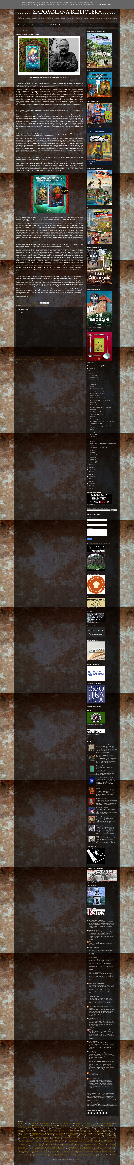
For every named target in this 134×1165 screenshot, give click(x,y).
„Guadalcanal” (93, 434)
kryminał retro (67, 1123)
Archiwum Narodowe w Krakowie (103, 1152)
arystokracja (99, 1155)
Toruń (108, 1144)
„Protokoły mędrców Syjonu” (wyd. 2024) (100, 407)
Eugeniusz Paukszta (60, 1154)
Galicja (31, 1140)
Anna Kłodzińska (25, 1133)
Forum (83, 25)
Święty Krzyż (35, 1147)
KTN (19, 1131)
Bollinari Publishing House (95, 1150)
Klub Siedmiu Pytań (56, 25)
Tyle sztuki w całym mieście (97, 942)
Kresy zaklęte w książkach (96, 983)
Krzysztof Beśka (50, 1143)
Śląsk (48, 1139)
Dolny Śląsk (73, 1136)
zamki (106, 1130)
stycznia (92, 462)
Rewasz (96, 1154)
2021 (90, 469)
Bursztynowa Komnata (23, 1148)
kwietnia (92, 455)
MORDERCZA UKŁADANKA (96, 1031)
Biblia (60, 1145)
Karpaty (27, 1151)
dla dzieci (70, 1131)
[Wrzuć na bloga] (43, 303)
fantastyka (57, 1136)
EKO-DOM (98, 1144)
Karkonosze (49, 1148)
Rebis (45, 1134)
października (93, 379)
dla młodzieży (22, 1129)
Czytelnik (88, 1137)
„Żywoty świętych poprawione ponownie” (100, 419)
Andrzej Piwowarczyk (108, 1151)
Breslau (58, 1137)
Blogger (78, 1159)
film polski (32, 1145)
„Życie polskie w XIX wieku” (97, 398)
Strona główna (23, 25)
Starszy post (78, 359)
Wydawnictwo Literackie (62, 1130)
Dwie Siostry (51, 1154)
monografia (55, 1129)
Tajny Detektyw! (93, 1018)
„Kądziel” (92, 429)
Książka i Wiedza (88, 1154)
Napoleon (102, 1140)
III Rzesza (77, 1145)
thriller (41, 1143)
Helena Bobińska (71, 1154)
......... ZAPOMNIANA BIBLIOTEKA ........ (66, 12)
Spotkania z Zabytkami (38, 1133)
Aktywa (53, 1150)
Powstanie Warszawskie (24, 1137)
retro (19, 1125)
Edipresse (35, 1152)
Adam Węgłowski (80, 1144)
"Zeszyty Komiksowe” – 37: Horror (99, 447)
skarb (29, 1129)
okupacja (72, 1144)
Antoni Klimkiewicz (94, 1009)
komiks (84, 1129)
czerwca (92, 450)
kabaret (83, 1143)
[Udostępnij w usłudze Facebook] (46, 303)
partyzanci (102, 1147)
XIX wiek (35, 1143)
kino (51, 1134)
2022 (90, 467)
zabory (95, 1140)
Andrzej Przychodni (90, 1152)
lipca (91, 386)
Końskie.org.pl (93, 957)
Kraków (48, 1127)
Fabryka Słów (56, 1139)
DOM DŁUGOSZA (94, 947)
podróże (65, 1136)
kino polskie (89, 1147)
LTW (68, 1127)
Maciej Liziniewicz (67, 1139)
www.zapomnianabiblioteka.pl (94, 1093)
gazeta (107, 1131)
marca (92, 457)
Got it (110, 4)
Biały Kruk (55, 1147)
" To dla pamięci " (94, 1051)
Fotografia (81, 1141)
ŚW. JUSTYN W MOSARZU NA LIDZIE (98, 1042)
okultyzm (39, 1145)
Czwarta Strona (27, 1131)
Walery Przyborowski (84, 1133)
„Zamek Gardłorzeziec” (96, 423)
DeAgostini (69, 1147)
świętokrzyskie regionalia (50, 1145)
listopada (93, 377)
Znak (52, 1137)
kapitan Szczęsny (92, 1134)
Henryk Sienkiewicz (56, 1152)
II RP (111, 1130)
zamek (63, 1131)
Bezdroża (28, 1155)
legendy (106, 1136)
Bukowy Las (21, 1141)
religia (62, 1127)
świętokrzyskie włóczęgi (96, 920)
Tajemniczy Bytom (94, 996)
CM (95, 1123)
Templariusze (21, 1150)
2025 (90, 370)
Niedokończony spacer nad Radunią (98, 921)
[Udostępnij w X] (44, 303)
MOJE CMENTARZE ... (95, 972)
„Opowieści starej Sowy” (95, 1053)
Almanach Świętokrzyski (83, 1151)
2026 (90, 368)
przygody (39, 305)
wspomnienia (21, 1130)
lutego (92, 459)
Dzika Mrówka (27, 1152)
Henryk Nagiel (80, 1154)
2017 (90, 479)
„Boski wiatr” (93, 405)
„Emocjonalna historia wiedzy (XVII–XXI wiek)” (102, 421)
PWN (19, 1134)
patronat (55, 1127)
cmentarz (62, 1141)
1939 (108, 1147)
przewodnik (31, 1130)
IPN (112, 1136)
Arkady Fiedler (83, 1150)
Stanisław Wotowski (99, 1139)
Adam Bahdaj (81, 1152)
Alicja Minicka (73, 1150)
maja (91, 452)
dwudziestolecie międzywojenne (74, 1140)
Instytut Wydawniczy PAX (82, 1155)
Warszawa (79, 1123)
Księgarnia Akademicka (62, 1143)
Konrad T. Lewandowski (108, 1145)
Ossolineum (61, 1140)
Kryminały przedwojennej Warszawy (30, 1127)
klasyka (39, 1130)
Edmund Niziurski (45, 1152)
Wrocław (113, 1131)
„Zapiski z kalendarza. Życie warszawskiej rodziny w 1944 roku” (105, 745)
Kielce (77, 1131)
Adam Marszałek (59, 1134)
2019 (90, 474)
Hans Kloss (41, 1148)
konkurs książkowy (80, 1139)
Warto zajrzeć (71, 25)
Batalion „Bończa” (94, 395)
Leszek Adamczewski (23, 1144)
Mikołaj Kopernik (104, 1148)
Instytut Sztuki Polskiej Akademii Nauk (67, 1155)
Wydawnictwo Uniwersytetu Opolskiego (96, 1141)
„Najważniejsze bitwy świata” (97, 393)
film (82, 1131)
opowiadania (50, 1131)
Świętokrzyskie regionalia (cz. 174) (105, 777)
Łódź (42, 1139)
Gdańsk (106, 1133)
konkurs (36, 1141)
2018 (90, 476)
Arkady (48, 1147)
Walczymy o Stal (93, 1073)
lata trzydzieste (99, 1127)
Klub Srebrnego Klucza (60, 1148)
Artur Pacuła (80, 1137)
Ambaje (42, 1147)
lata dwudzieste (38, 1129)
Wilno (56, 1141)
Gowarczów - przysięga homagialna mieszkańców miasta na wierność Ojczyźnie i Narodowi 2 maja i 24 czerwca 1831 (101, 960)
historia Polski (45, 1123)
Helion (21, 1151)
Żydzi (89, 1139)
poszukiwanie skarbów (93, 1143)
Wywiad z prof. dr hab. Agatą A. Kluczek (100, 391)
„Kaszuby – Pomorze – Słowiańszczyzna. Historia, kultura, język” (105, 767)
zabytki (77, 1125)
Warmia (82, 1136)
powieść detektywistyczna (94, 1130)
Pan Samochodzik (39, 1131)
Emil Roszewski (41, 1144)
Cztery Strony (44, 1154)
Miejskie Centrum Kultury (95, 1074)
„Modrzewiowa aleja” (101, 798)
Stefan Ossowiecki (35, 1151)
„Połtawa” (92, 441)
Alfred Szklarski (71, 1151)
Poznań (91, 1129)
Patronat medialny (38, 25)
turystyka (74, 1130)
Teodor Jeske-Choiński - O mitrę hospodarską (100, 931)
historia (23, 305)
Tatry (71, 1143)
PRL (88, 1123)
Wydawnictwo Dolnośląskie (94, 1136)
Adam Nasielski (97, 1133)
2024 (90, 373)
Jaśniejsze (92, 943)
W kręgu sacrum (93, 1041)
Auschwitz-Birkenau (35, 1154)
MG (112, 1127)
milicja (111, 1129)
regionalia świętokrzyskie (92, 1125)
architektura (60, 1133)
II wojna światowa (106, 1123)
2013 (90, 488)
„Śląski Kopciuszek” (95, 412)
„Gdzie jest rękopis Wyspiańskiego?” (105, 816)
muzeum (98, 1129)
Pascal (112, 1148)
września (92, 382)
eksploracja (53, 1151)
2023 (90, 465)
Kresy (107, 1127)
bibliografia (45, 1151)
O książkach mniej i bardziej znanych (99, 1030)
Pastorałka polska (93, 1064)
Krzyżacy (29, 1141)
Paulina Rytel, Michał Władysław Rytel (98, 973)
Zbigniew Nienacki (47, 1136)
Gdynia (76, 1147)
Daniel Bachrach (72, 1141)
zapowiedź (45, 1137)
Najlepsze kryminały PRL (67, 1129)
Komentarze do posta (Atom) (30, 363)
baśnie (77, 1143)
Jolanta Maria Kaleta (72, 1134)
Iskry (57, 1131)
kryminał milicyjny (48, 1130)
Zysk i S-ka (27, 1134)
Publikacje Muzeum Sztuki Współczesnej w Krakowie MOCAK (105, 826)
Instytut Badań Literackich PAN (41, 1155)
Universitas (110, 1140)
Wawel (33, 1144)
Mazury (82, 1134)
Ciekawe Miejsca (64, 1125)
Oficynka (82, 1130)
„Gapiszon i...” (93, 416)
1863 (108, 1154)
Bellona (100, 1131)
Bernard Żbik (90, 1144)
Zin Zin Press (102, 1154)
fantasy (60, 1151)
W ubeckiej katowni (94, 998)
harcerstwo (88, 1140)
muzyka (66, 1144)
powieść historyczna (78, 1127)
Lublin (81, 1147)
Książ (92, 1148)
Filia (32, 1155)
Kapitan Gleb (67, 1152)
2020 (90, 472)
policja (36, 1139)
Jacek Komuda (39, 1140)
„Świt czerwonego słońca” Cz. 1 (98, 414)
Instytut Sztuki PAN (53, 1155)
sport (42, 1141)
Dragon (20, 1152)
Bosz (113, 1147)
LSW (97, 1148)
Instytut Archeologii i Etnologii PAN (91, 1145)
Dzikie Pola (24, 1140)
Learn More (102, 4)
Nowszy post (21, 359)
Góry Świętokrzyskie (68, 1137)
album (78, 1129)
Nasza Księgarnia (50, 1140)
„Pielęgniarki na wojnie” (102, 807)
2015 (90, 483)
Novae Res (108, 1125)
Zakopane (59, 1144)
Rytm (48, 1144)
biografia (89, 1127)
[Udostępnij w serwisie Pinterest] (48, 303)
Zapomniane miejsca (110, 1137)
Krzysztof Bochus (84, 1148)
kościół (95, 1147)
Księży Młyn (49, 1141)
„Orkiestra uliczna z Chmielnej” (98, 439)
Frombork (34, 1148)
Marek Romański (37, 1134)
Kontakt (92, 25)
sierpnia (92, 384)
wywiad (45, 305)
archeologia (37, 1137)
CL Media (62, 1147)
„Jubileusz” (93, 436)
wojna (57, 1123)
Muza (104, 1144)
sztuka (47, 1129)
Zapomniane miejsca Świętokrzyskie (36, 1150)
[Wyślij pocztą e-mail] (41, 303)
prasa (87, 1131)
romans (101, 1134)
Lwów (111, 1133)
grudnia (92, 375)
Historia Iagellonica (68, 1145)
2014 (90, 485)
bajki (28, 1147)
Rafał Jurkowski (92, 1155)
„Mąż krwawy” (93, 409)
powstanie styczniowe (26, 1139)
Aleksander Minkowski (62, 1150)
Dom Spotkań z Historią (110, 1150)
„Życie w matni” (100, 836)
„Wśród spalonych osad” (96, 388)
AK (64, 1151)
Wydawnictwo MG (111, 1139)
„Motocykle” (93, 402)
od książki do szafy (94, 1078)
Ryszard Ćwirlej (98, 1137)
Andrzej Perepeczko (96, 1151)
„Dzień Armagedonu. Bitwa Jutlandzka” (100, 400)
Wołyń (53, 1144)
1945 (48, 1150)
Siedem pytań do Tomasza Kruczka (99, 432)
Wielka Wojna (21, 1147)
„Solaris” (98, 788)
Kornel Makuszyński (73, 1148)
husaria (74, 1152)
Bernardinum (50, 1133)
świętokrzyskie (50, 1125)
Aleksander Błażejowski (107, 1143)
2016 (90, 481)
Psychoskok (35, 1136)
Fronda (105, 1129)
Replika (28, 1125)
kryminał (34, 1123)
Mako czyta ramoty (94, 930)
